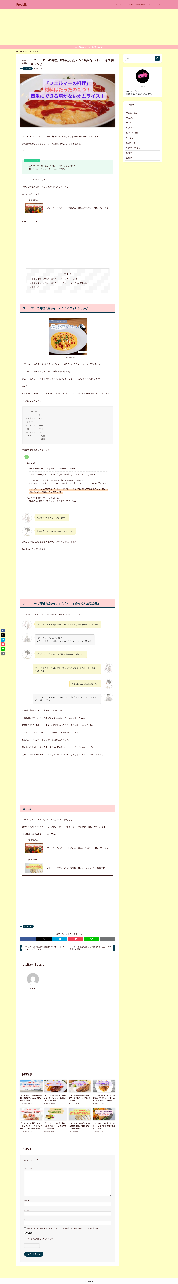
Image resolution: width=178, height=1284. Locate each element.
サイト (26, 1219)
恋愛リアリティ (134, 148)
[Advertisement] (89, 27)
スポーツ (131, 128)
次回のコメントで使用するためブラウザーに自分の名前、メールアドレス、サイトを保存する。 (63, 1228)
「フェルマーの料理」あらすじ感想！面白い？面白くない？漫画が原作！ (77, 867)
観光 (130, 158)
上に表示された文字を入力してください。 (40, 1238)
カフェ (130, 118)
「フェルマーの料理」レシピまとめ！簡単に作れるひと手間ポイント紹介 (77, 208)
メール (27, 1209)
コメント (28, 1168)
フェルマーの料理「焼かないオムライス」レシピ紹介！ (58, 278)
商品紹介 (131, 143)
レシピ (130, 138)
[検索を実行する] (157, 58)
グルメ (130, 123)
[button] (28, 939)
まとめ (36, 287)
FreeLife (21, 4)
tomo (33, 988)
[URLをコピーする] (107, 939)
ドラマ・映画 (28, 68)
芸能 (130, 153)
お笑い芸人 (132, 112)
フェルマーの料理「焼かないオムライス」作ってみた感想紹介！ (62, 283)
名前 (26, 1200)
